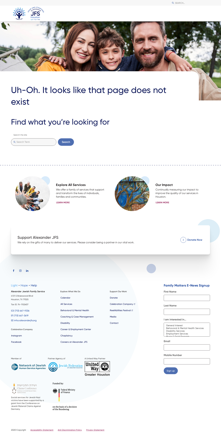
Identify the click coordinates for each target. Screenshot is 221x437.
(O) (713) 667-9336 (20, 310)
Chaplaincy (66, 335)
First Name (170, 291)
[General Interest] (187, 325)
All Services (66, 304)
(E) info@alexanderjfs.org (24, 320)
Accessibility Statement (41, 430)
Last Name (170, 305)
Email (167, 341)
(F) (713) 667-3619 (19, 315)
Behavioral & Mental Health (75, 310)
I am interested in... (175, 319)
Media (113, 316)
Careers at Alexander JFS (74, 342)
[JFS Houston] (29, 13)
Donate (114, 297)
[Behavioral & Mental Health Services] (187, 328)
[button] (207, 13)
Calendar (65, 297)
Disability (65, 323)
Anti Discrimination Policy (70, 430)
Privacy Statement (95, 430)
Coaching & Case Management (77, 316)
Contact (114, 323)
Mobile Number (173, 355)
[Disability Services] (187, 331)
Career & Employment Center (76, 329)
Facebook (16, 342)
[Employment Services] (187, 333)
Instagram (16, 335)
